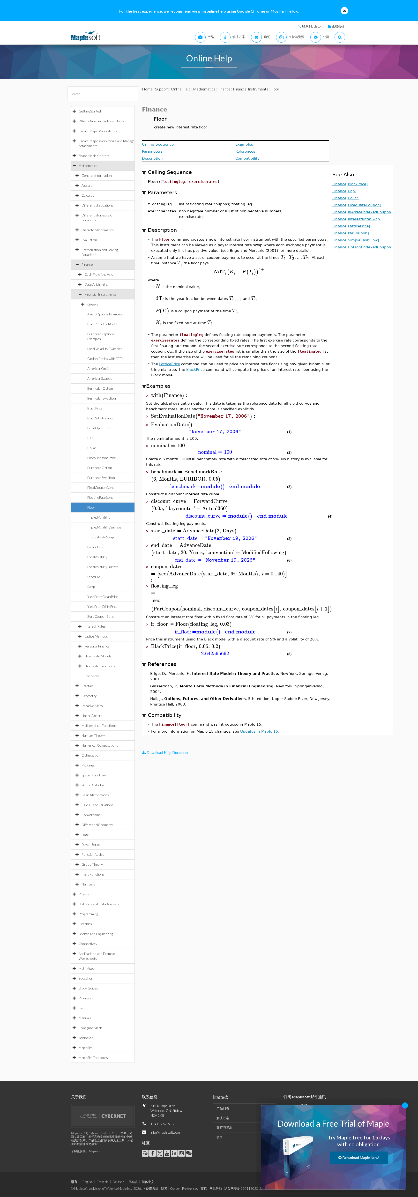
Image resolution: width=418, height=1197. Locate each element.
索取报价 (338, 26)
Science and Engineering (96, 934)
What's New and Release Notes (101, 121)
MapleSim (85, 1048)
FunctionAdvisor (94, 854)
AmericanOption (99, 368)
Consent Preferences (184, 1188)
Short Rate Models (98, 656)
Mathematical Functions (99, 725)
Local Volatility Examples (104, 349)
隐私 (164, 1188)
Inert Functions (93, 874)
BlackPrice (94, 408)
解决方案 (222, 1118)
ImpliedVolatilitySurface (104, 527)
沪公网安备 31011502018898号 (247, 1188)
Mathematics (88, 166)
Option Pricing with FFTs (105, 359)
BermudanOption (100, 388)
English (88, 1182)
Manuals (85, 1018)
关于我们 (79, 1096)
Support (162, 89)
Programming (88, 914)
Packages (88, 765)
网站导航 (215, 1188)
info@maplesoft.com (165, 1132)
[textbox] (283, 257)
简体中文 (148, 1182)
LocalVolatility (97, 557)
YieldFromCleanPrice (102, 597)
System (84, 1008)
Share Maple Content (94, 156)
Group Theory (92, 864)
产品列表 (222, 1108)
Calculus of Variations (97, 805)
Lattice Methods (96, 636)
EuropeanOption (99, 468)
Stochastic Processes (99, 666)
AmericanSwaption (100, 378)
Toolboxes (86, 1038)
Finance (87, 264)
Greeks (92, 304)
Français (103, 1182)
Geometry (89, 696)
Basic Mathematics (95, 795)
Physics (84, 894)
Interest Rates (95, 626)
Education (86, 978)
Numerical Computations (100, 745)
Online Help (181, 89)
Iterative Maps (92, 706)
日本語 (133, 1182)
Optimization (91, 755)
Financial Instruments (100, 294)
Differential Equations (97, 205)
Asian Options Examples (105, 314)
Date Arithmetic (96, 284)
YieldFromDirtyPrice (102, 606)
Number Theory (93, 735)
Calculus (88, 195)
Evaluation (89, 240)
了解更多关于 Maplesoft (86, 1151)
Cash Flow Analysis (98, 274)
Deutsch (118, 1182)
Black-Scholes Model (102, 324)
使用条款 (152, 1188)
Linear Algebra (92, 716)
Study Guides (88, 988)
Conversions (91, 815)
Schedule (93, 577)
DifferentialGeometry (97, 825)
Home (147, 89)
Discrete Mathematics (98, 230)
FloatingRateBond (100, 497)
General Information (97, 175)
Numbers (88, 884)
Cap (90, 438)
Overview (91, 676)
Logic (85, 835)
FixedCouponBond (100, 487)
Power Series (91, 844)
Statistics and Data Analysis (99, 904)
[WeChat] (189, 1153)
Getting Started (90, 111)
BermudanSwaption (101, 398)
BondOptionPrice (100, 428)
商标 (204, 1188)
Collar (91, 448)
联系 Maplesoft (312, 26)
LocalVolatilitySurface (102, 567)
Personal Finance (97, 646)
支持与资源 (224, 1127)
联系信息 (149, 1096)
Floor (91, 507)
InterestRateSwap (100, 537)
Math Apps (86, 968)
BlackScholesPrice (100, 418)
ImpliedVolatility (98, 517)
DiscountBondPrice (101, 458)
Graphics (85, 924)
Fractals (87, 686)
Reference (86, 998)
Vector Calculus (93, 785)
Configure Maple (91, 1028)
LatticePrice (95, 547)
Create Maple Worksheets (98, 131)
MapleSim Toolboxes (93, 1058)
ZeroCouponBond (100, 616)
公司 (219, 1137)
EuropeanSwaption (101, 478)
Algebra (87, 185)
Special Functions (94, 775)
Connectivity (88, 944)
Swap (91, 587)
